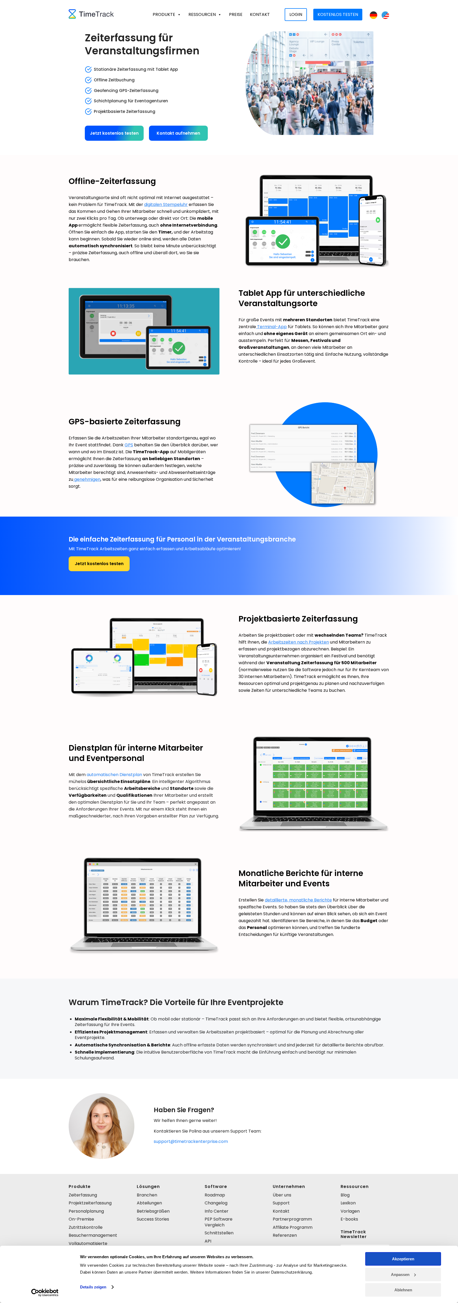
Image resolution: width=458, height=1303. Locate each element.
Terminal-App (271, 327)
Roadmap (215, 1195)
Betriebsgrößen (153, 1211)
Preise (236, 14)
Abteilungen (149, 1203)
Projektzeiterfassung (90, 1203)
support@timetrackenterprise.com (191, 1141)
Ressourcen (202, 14)
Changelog (216, 1203)
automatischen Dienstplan (114, 775)
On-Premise (81, 1219)
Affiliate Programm (292, 1227)
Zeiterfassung (83, 1195)
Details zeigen (93, 1287)
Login (295, 14)
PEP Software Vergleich (218, 1222)
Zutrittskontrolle (86, 1227)
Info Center (216, 1211)
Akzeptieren (403, 1259)
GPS (129, 445)
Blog (345, 1195)
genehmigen (86, 479)
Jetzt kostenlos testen (114, 133)
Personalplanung (86, 1211)
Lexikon (348, 1203)
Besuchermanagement (93, 1235)
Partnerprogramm (292, 1219)
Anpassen (400, 1274)
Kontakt (260, 14)
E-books (349, 1219)
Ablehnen (403, 1290)
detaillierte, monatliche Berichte (298, 900)
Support (281, 1203)
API (208, 1241)
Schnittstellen (219, 1233)
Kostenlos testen (338, 14)
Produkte (164, 14)
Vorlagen (350, 1211)
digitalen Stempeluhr (166, 204)
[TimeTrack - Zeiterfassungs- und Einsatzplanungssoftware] (91, 14)
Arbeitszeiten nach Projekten (298, 642)
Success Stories (153, 1219)
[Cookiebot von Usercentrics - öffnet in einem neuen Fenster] (45, 1293)
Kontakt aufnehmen (178, 133)
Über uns (282, 1195)
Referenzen (285, 1235)
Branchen (147, 1195)
